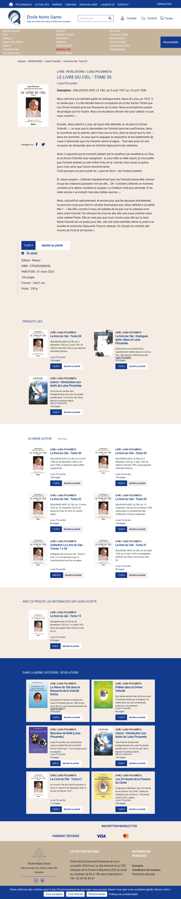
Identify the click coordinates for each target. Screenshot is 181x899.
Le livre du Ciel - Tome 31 (131, 545)
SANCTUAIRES (64, 45)
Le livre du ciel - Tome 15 (65, 616)
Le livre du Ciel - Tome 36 (65, 453)
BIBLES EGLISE (11, 31)
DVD (5, 34)
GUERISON (62, 38)
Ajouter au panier (52, 245)
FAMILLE (8, 38)
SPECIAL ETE (63, 49)
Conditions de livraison (146, 870)
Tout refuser (75, 894)
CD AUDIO (115, 31)
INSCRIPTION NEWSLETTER (119, 826)
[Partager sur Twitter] (43, 144)
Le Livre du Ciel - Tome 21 (66, 779)
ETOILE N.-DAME (119, 34)
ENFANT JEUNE (65, 34)
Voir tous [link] (62, 438)
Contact (123, 4)
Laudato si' (107, 4)
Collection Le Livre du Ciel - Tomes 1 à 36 (67, 546)
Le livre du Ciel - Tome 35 (75, 61)
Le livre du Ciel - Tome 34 (65, 336)
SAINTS (7, 45)
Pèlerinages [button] (24, 4)
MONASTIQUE (117, 38)
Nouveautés (170, 42)
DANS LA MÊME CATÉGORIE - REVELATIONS (50, 672)
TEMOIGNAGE (117, 49)
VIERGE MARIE (64, 53)
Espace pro (164, 4)
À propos (137, 865)
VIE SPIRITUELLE (12, 53)
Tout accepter (53, 894)
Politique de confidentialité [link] (123, 894)
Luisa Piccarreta (52, 61)
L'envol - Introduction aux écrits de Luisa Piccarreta (65, 383)
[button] (20, 105)
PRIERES (61, 42)
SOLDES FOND (11, 49)
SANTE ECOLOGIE (120, 45)
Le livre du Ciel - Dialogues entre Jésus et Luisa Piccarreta (131, 339)
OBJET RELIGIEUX (13, 42)
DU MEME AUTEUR (47, 438)
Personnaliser (96, 894)
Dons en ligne (88, 4)
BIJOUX (60, 31)
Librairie (70, 4)
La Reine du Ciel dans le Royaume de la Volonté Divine (65, 691)
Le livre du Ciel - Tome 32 (65, 499)
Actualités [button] (42, 4)
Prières (57, 4)
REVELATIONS (117, 42)
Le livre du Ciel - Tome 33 (131, 499)
